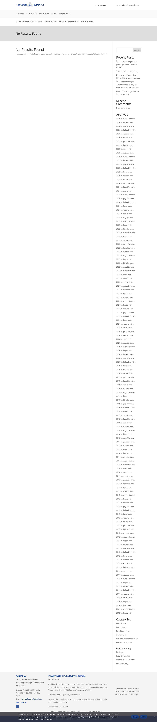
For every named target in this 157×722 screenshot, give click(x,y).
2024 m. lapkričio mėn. (125, 187)
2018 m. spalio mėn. (124, 423)
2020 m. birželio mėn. (125, 354)
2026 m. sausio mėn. (124, 137)
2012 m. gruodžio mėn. (125, 525)
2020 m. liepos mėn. (124, 350)
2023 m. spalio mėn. (124, 213)
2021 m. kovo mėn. (124, 320)
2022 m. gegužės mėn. (125, 267)
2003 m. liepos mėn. (124, 613)
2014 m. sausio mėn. (124, 476)
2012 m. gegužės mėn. (125, 548)
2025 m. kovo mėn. (124, 172)
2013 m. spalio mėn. (124, 487)
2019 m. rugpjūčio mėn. (125, 392)
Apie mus (30, 13)
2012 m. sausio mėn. (124, 563)
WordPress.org (122, 663)
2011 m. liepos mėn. (124, 582)
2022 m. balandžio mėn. (126, 271)
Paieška (137, 50)
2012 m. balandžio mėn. (126, 552)
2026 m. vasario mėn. (125, 134)
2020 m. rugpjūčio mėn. (125, 347)
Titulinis (20, 13)
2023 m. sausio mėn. (124, 240)
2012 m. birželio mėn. (125, 544)
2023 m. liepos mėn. (124, 225)
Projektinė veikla (122, 631)
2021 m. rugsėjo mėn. (125, 297)
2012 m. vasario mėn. (125, 559)
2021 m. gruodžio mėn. (125, 286)
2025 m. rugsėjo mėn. (125, 153)
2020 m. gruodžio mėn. (125, 331)
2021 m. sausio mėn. (124, 328)
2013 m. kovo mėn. (124, 514)
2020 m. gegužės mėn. (125, 358)
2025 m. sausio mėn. (124, 179)
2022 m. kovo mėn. (124, 274)
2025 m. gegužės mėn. (125, 164)
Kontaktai (44, 13)
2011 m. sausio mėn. (124, 598)
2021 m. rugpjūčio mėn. (125, 301)
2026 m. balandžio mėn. (126, 130)
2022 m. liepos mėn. (124, 259)
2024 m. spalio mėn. (124, 191)
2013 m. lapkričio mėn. (125, 483)
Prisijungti (120, 652)
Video (54, 13)
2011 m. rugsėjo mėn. (125, 575)
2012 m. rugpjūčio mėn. (125, 537)
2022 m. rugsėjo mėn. (125, 251)
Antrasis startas (122, 623)
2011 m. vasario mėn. (125, 594)
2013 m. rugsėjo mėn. (125, 491)
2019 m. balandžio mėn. (126, 407)
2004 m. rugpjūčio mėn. (125, 609)
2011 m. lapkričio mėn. (125, 567)
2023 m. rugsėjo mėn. (125, 217)
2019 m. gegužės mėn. (125, 404)
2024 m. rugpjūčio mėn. (125, 194)
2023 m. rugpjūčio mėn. (125, 221)
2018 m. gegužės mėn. (125, 438)
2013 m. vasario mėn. (125, 518)
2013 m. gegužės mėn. (125, 506)
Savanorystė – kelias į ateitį (126, 71)
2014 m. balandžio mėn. (126, 464)
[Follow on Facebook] (17, 706)
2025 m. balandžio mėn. (126, 168)
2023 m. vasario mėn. (125, 236)
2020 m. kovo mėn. (124, 366)
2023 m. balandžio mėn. (126, 232)
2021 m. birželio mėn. (125, 309)
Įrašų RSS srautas (123, 656)
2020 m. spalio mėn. (124, 339)
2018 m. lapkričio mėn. (125, 419)
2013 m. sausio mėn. (124, 521)
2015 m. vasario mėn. (125, 449)
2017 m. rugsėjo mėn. (125, 445)
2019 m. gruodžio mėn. (125, 377)
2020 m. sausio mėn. (124, 373)
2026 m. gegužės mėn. (125, 126)
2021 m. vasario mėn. (125, 324)
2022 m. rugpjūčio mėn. (125, 255)
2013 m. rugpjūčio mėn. (125, 495)
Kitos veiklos (87, 22)
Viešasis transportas (69, 22)
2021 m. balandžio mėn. (126, 316)
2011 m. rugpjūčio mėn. (125, 579)
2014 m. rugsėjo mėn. (125, 457)
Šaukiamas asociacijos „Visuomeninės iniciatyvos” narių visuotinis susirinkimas (127, 85)
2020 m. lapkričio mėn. (125, 335)
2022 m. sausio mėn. (124, 282)
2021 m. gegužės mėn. (125, 312)
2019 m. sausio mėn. (124, 415)
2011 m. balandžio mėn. (126, 590)
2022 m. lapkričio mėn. (125, 248)
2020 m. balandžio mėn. (126, 362)
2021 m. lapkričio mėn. (125, 290)
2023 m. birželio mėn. (125, 229)
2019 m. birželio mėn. (125, 400)
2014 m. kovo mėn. (124, 468)
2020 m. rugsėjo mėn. (125, 343)
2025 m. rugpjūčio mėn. (125, 156)
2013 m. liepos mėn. (124, 499)
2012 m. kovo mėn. (124, 556)
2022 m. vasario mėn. (125, 278)
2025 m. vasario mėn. (125, 175)
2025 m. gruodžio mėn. (125, 141)
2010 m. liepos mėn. (124, 601)
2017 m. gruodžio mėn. (125, 442)
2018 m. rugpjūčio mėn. (125, 430)
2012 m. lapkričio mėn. (125, 529)
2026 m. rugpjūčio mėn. (125, 118)
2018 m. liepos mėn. (124, 434)
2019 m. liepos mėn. (124, 396)
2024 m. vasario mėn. (125, 210)
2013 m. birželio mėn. (125, 502)
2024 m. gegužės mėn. (125, 198)
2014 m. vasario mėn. (125, 472)
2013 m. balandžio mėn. (126, 510)
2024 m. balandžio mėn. (126, 202)
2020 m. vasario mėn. (125, 369)
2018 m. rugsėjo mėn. (125, 426)
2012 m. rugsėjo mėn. (125, 533)
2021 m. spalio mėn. (124, 293)
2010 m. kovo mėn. (124, 605)
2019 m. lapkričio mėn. (125, 381)
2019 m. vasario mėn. (125, 411)
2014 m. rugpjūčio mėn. (125, 461)
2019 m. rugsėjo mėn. (125, 388)
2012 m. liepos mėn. (124, 540)
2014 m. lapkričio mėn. (125, 453)
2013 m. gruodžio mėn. (125, 480)
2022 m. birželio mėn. (125, 263)
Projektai (63, 13)
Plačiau (143, 717)
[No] (154, 717)
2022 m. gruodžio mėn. (125, 244)
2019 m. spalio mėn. (124, 385)
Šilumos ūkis (51, 22)
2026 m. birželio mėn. (125, 122)
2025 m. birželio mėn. (125, 160)
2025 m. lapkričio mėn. (125, 145)
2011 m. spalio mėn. (124, 571)
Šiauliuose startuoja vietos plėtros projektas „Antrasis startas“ (126, 64)
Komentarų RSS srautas (125, 660)
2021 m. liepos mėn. (124, 305)
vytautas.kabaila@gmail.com (31, 699)
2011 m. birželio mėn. (125, 586)
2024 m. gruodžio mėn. (125, 183)
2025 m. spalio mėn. (124, 149)
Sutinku (135, 717)
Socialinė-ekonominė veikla (29, 22)
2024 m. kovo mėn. (124, 206)
